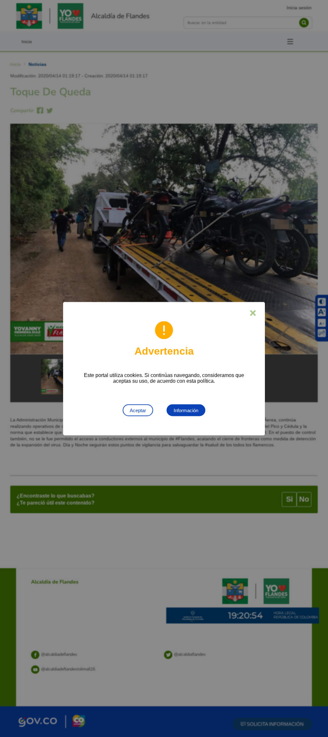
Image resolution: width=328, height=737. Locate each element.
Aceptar (138, 410)
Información (186, 410)
